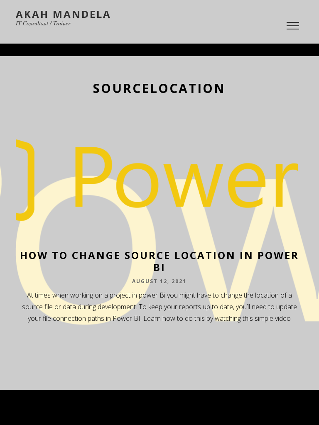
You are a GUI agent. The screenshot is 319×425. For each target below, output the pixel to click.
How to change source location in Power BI (159, 261)
